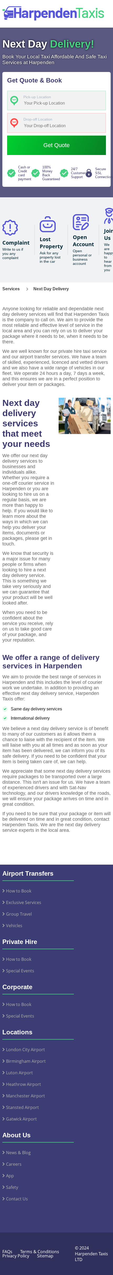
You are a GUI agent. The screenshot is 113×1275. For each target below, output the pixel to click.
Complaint (16, 242)
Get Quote (56, 145)
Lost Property (51, 243)
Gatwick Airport (21, 1119)
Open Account (83, 241)
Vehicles (14, 925)
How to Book (18, 891)
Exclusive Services (23, 902)
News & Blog (18, 1152)
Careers (14, 1164)
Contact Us (17, 1199)
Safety (12, 1187)
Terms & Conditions (39, 1252)
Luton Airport (19, 1073)
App (10, 1176)
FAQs (7, 1252)
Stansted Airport (22, 1107)
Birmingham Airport (26, 1061)
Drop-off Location (37, 119)
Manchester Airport (25, 1096)
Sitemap (45, 1256)
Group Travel (19, 914)
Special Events (20, 971)
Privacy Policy (15, 1256)
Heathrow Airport (23, 1084)
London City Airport (25, 1049)
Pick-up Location (37, 97)
